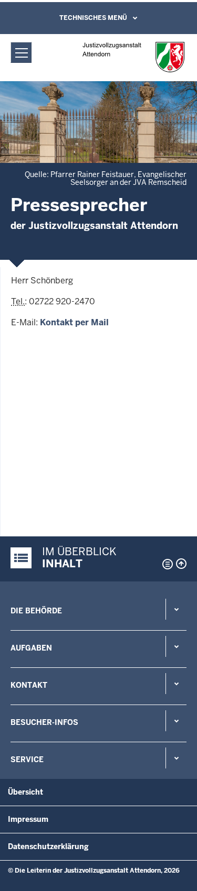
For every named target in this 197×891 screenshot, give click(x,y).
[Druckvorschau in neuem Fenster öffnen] (165, 564)
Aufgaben (31, 648)
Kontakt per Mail (74, 322)
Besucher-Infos (44, 722)
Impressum (28, 819)
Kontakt (29, 685)
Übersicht (25, 792)
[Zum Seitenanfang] (181, 563)
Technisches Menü (93, 18)
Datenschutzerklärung (48, 846)
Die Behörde (36, 610)
